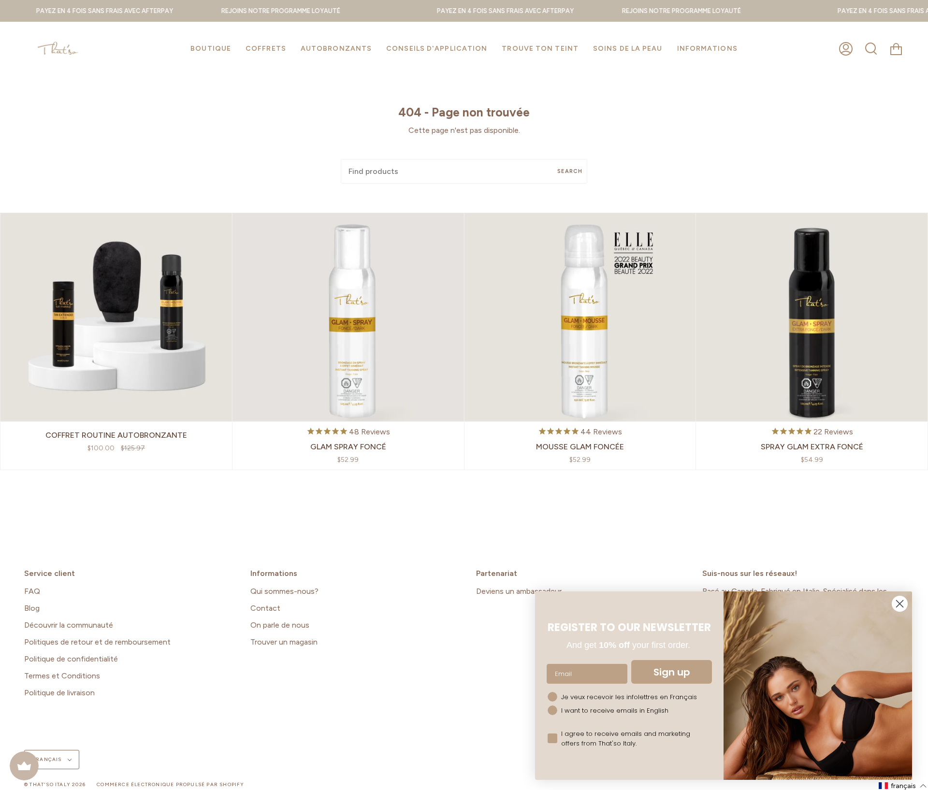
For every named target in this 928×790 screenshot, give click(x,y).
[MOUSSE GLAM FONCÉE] (580, 317)
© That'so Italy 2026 (55, 784)
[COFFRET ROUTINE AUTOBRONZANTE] (116, 317)
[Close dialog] (899, 603)
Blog (32, 608)
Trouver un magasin (284, 641)
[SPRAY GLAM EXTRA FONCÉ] (812, 317)
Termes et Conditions (62, 675)
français (47, 759)
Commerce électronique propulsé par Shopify (170, 784)
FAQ (32, 591)
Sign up (671, 672)
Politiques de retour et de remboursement (97, 641)
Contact (265, 608)
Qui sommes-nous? (284, 591)
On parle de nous (279, 625)
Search (569, 171)
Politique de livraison (59, 692)
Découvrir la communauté (68, 625)
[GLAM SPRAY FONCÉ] (348, 317)
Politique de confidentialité (71, 658)
